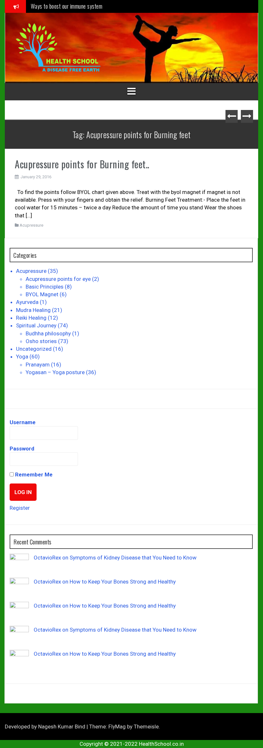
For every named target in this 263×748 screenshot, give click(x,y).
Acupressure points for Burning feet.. (82, 164)
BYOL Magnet (42, 294)
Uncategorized (34, 349)
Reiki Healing (31, 318)
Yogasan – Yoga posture (55, 372)
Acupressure (31, 225)
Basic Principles (45, 286)
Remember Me (33, 474)
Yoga (22, 356)
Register (20, 508)
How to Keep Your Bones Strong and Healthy (123, 581)
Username (23, 422)
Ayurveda (27, 302)
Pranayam (38, 364)
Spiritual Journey (36, 325)
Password (22, 448)
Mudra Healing (33, 310)
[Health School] (58, 47)
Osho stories (41, 341)
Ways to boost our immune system (67, 6)
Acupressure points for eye (58, 279)
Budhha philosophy (48, 333)
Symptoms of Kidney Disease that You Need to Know (133, 557)
